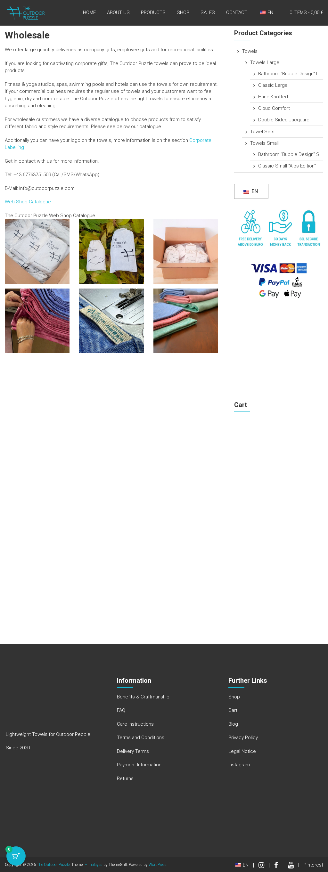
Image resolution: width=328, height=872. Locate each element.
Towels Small (264, 143)
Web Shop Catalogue (28, 202)
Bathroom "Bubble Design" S (288, 154)
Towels (250, 51)
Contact (236, 12)
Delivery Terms (133, 751)
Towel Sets (262, 131)
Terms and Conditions (140, 737)
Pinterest (313, 865)
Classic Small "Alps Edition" (287, 166)
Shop (183, 12)
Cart (232, 710)
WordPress (158, 864)
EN (254, 191)
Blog (233, 724)
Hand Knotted (273, 97)
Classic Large (273, 85)
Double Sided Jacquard (283, 120)
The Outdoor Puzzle (53, 864)
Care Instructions (135, 724)
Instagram (239, 765)
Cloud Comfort (274, 108)
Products (153, 12)
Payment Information (139, 765)
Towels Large (264, 62)
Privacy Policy (243, 737)
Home (89, 12)
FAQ (121, 710)
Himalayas (93, 864)
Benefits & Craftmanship (143, 697)
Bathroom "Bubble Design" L (288, 74)
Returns (125, 778)
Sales (208, 12)
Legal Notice (242, 751)
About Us (118, 12)
